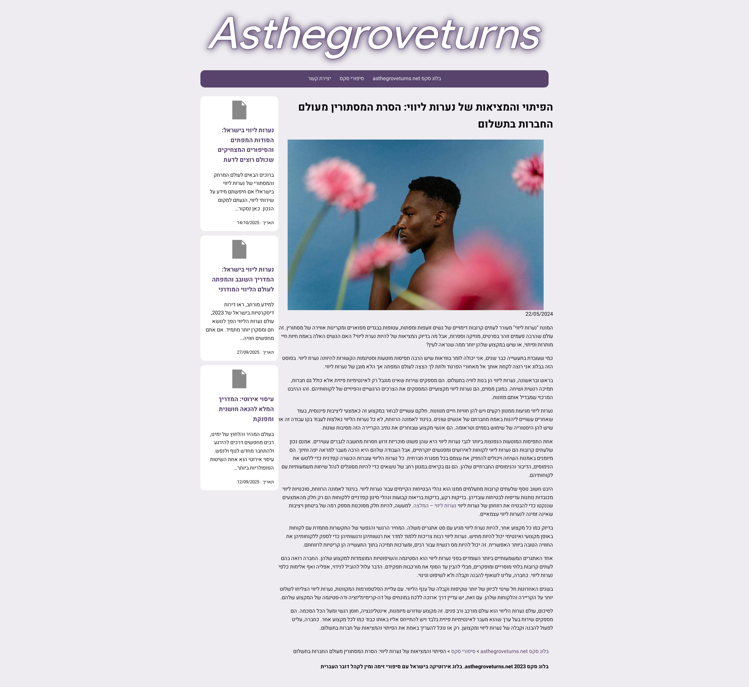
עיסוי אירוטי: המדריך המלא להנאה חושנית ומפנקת (246, 409)
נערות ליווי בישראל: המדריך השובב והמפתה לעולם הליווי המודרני (243, 279)
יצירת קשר (319, 79)
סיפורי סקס (352, 79)
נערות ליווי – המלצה (434, 506)
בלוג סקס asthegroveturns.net (407, 79)
